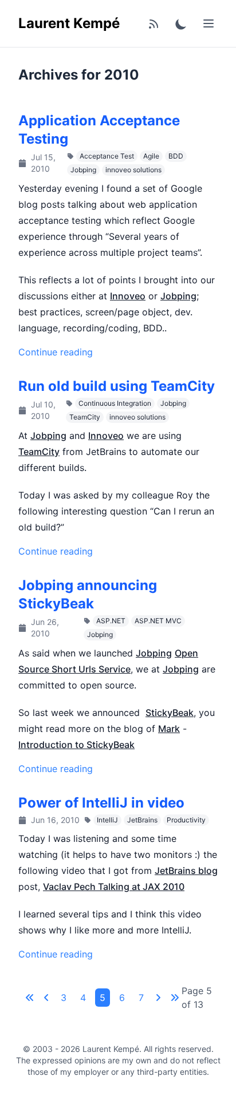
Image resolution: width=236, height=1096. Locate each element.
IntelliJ (107, 820)
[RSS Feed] (153, 23)
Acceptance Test (107, 156)
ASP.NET (110, 620)
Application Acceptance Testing (99, 129)
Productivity (186, 820)
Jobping (83, 169)
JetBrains (142, 820)
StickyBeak (169, 712)
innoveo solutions (133, 169)
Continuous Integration (114, 403)
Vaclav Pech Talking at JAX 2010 (113, 886)
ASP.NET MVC (158, 620)
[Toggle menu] (208, 23)
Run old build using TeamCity (116, 386)
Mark (169, 728)
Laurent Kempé (69, 23)
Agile (151, 156)
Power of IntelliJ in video (101, 802)
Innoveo (127, 296)
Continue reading (55, 352)
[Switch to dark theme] (181, 23)
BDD (175, 156)
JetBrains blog (186, 870)
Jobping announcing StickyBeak (87, 594)
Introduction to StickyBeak (76, 744)
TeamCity (84, 417)
